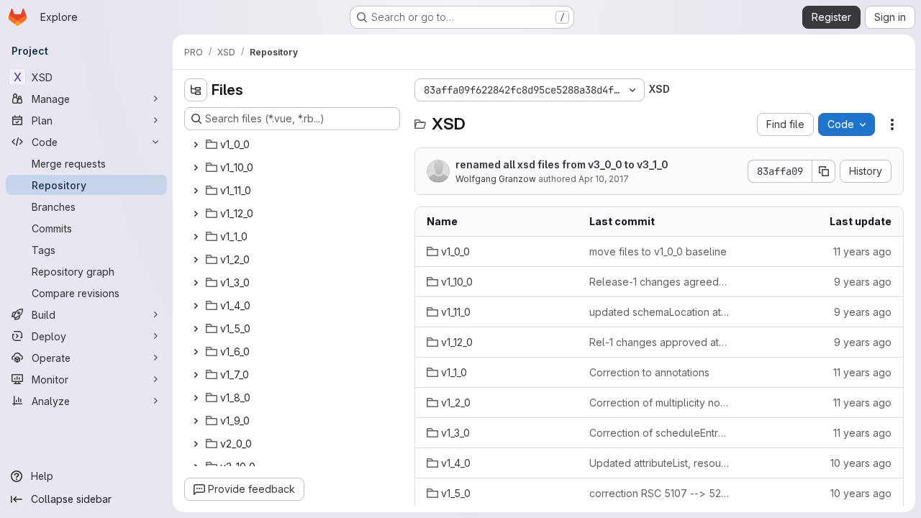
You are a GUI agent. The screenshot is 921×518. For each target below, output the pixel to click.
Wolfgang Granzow (495, 178)
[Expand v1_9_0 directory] (195, 421)
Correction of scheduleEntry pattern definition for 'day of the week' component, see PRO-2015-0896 (659, 433)
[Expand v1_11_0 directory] (195, 190)
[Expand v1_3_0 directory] (195, 282)
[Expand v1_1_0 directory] (195, 236)
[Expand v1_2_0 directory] (195, 259)
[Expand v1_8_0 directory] (195, 397)
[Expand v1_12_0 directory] (195, 213)
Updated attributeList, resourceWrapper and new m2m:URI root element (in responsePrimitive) (659, 463)
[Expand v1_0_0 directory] (195, 144)
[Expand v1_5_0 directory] (195, 328)
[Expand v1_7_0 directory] (195, 374)
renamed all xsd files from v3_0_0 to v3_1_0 (561, 164)
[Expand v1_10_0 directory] (195, 167)
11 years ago (862, 251)
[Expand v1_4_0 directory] (195, 305)
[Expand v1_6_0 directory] (195, 351)
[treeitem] (293, 144)
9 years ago (862, 282)
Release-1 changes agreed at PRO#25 (659, 282)
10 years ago (860, 463)
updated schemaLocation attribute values (659, 312)
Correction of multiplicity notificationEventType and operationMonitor (659, 402)
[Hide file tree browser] (195, 89)
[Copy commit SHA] (823, 171)
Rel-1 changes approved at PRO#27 (659, 342)
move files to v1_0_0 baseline (658, 251)
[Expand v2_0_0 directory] (195, 444)
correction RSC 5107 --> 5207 (659, 493)
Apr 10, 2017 (604, 178)
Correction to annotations (649, 372)
